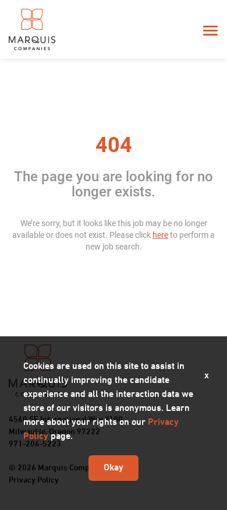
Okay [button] (113, 468)
